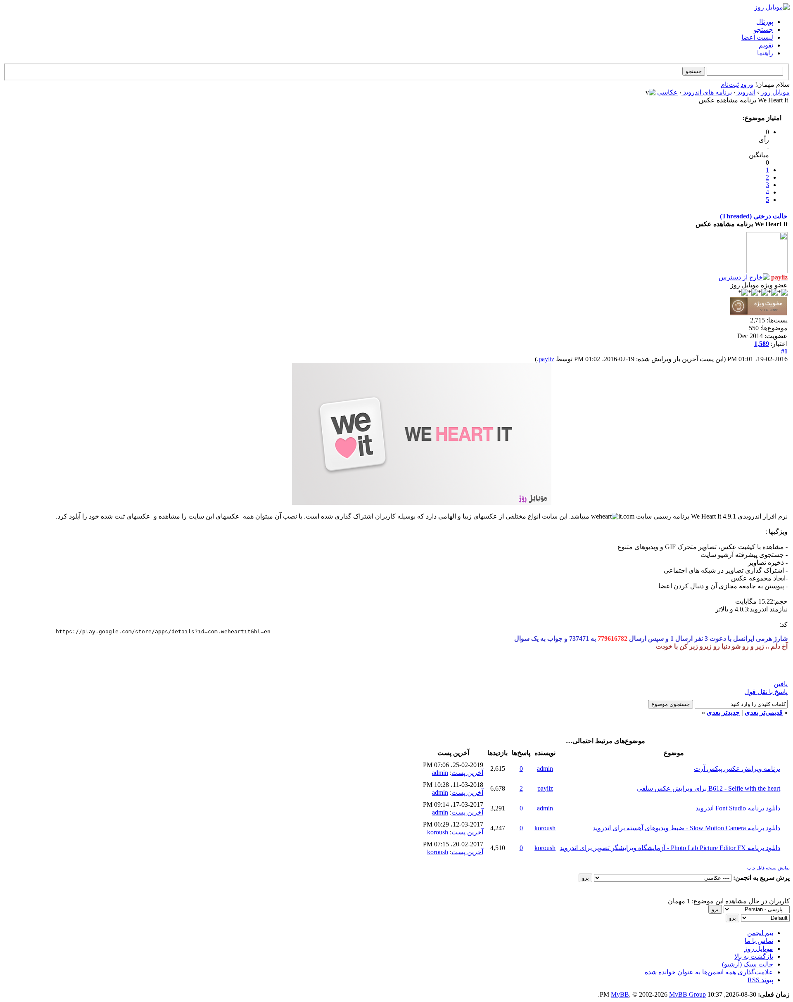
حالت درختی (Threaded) (754, 216)
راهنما (765, 53)
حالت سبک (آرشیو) (747, 964)
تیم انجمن (760, 932)
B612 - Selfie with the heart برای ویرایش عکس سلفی (708, 788)
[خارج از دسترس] (744, 277)
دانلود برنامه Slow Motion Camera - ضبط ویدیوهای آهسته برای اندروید (686, 827)
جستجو (763, 29)
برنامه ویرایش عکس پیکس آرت (737, 768)
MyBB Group (687, 994)
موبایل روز (775, 92)
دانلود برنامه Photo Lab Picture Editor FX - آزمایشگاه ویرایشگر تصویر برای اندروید (670, 847)
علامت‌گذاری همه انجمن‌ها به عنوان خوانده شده (709, 972)
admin (545, 768)
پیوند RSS (760, 979)
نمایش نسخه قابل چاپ (768, 867)
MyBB (620, 994)
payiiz (546, 358)
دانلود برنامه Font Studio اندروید (738, 808)
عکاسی (667, 92)
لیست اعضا (757, 37)
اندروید (745, 92)
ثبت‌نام (730, 84)
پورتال (764, 21)
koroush (545, 827)
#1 (784, 351)
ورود (747, 84)
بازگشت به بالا (753, 956)
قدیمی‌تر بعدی (764, 712)
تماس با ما (759, 940)
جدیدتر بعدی (723, 712)
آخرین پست (467, 772)
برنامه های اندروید (706, 92)
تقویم (766, 45)
